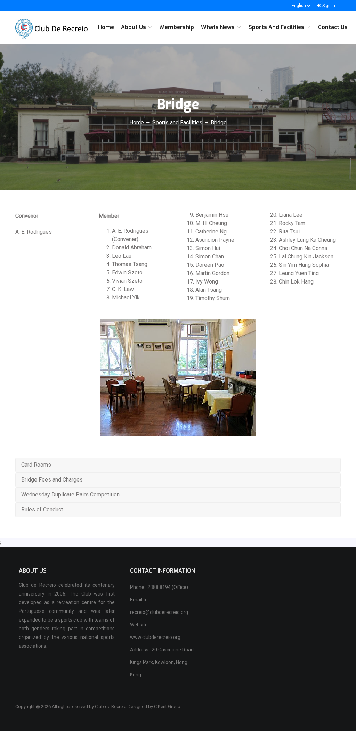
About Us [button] (134, 27)
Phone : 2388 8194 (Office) (159, 587)
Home (137, 122)
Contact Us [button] (333, 27)
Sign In (328, 5)
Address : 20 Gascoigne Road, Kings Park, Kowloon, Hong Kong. (162, 662)
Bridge (219, 122)
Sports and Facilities (177, 122)
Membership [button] (177, 27)
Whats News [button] (218, 27)
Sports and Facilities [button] (277, 27)
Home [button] (106, 27)
